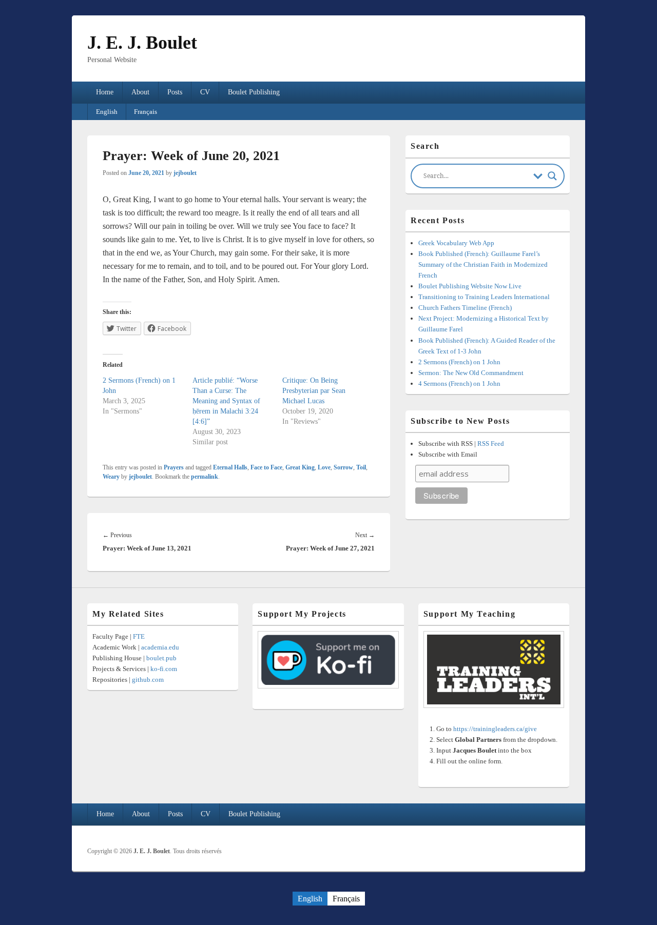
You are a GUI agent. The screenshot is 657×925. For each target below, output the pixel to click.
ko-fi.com (163, 669)
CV (205, 92)
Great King (300, 467)
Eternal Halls (230, 467)
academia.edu (160, 647)
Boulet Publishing (254, 92)
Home (104, 92)
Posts (174, 92)
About (140, 92)
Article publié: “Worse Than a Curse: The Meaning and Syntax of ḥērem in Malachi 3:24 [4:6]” (226, 401)
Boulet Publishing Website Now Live (469, 286)
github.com (148, 679)
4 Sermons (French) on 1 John (459, 383)
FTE (139, 636)
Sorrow (343, 467)
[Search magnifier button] (552, 176)
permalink (204, 476)
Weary (111, 476)
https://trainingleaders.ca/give (495, 729)
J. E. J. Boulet (142, 42)
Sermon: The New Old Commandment (471, 373)
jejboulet (185, 172)
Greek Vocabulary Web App (456, 243)
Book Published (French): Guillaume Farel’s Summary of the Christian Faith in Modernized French (483, 264)
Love (324, 467)
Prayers (174, 467)
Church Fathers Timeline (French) (465, 307)
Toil (361, 467)
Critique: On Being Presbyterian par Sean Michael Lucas (313, 391)
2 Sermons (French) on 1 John (459, 362)
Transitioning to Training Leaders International (484, 297)
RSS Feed (490, 443)
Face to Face (266, 467)
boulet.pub (161, 658)
